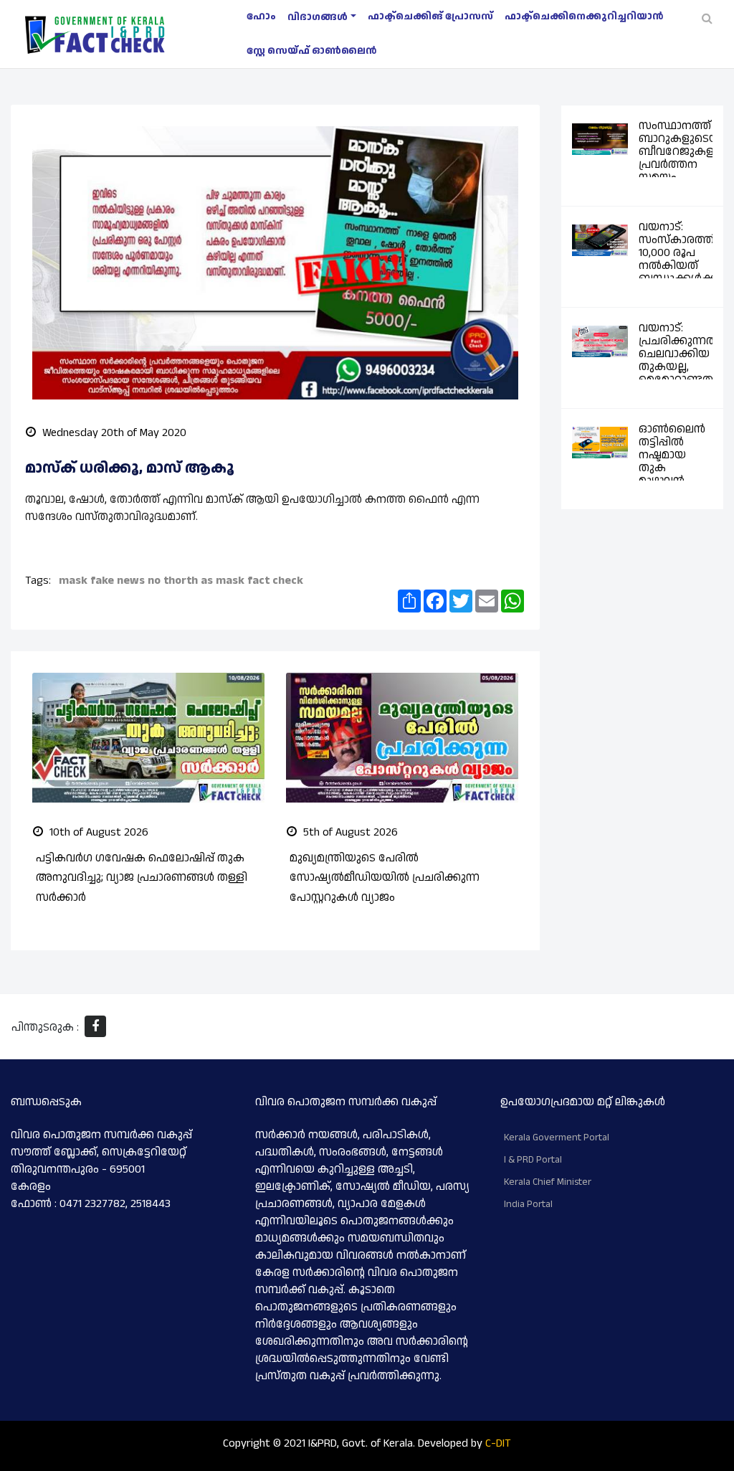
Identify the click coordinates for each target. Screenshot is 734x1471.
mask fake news (102, 580)
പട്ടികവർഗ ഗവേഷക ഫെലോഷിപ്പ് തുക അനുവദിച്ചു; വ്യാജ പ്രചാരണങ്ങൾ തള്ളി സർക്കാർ (141, 877)
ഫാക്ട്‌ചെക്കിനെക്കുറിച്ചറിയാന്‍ (584, 16)
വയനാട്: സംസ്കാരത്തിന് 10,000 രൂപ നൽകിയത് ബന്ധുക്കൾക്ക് (683, 253)
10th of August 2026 (97, 832)
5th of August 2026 (349, 832)
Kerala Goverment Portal (556, 1137)
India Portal (528, 1204)
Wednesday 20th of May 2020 (112, 433)
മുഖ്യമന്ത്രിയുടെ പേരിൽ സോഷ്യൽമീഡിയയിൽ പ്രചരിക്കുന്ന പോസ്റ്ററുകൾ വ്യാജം (385, 877)
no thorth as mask (196, 580)
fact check (275, 580)
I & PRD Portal (533, 1160)
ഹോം (261, 16)
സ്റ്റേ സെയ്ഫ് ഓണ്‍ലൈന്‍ (311, 51)
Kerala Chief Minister (547, 1182)
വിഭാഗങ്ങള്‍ (317, 17)
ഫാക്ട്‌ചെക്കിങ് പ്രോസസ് (430, 16)
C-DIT (498, 1443)
